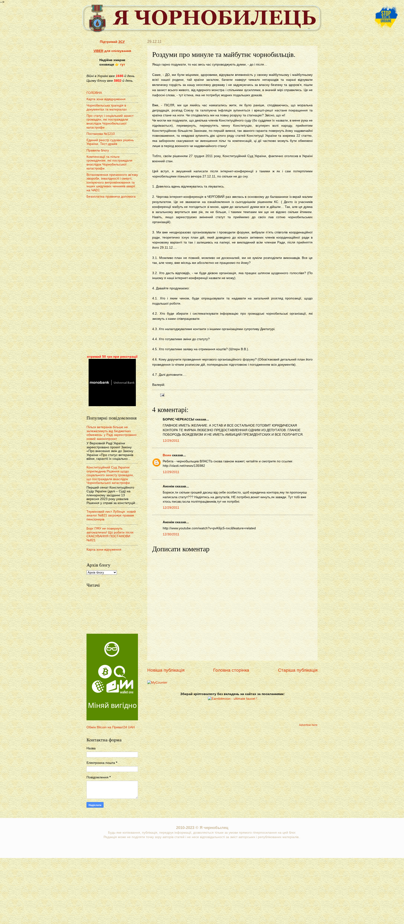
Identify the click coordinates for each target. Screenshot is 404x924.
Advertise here (308, 725)
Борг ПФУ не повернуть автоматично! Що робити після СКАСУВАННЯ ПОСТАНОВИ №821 (110, 534)
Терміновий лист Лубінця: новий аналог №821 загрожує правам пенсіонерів (111, 515)
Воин (167, 455)
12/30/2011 (171, 534)
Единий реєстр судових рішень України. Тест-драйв (110, 142)
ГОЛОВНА (94, 93)
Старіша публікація (297, 670)
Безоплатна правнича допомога (111, 196)
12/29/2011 (171, 440)
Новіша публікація (165, 670)
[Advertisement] (112, 277)
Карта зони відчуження (104, 549)
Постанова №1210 (101, 134)
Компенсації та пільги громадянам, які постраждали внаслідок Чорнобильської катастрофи (109, 162)
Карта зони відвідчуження (106, 99)
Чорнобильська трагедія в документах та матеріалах (107, 107)
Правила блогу (98, 150)
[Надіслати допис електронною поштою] (162, 395)
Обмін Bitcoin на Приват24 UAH (111, 727)
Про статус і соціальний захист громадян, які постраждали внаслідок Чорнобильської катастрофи (110, 121)
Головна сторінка (231, 670)
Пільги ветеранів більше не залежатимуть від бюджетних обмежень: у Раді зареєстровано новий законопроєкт (112, 433)
